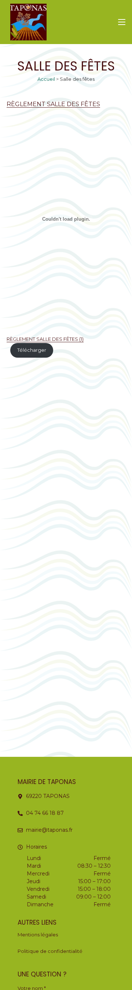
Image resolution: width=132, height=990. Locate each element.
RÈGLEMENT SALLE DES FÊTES (53, 104)
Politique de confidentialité (50, 951)
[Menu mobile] (121, 22)
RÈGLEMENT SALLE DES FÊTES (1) (45, 339)
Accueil (46, 79)
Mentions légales (38, 934)
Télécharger (31, 350)
